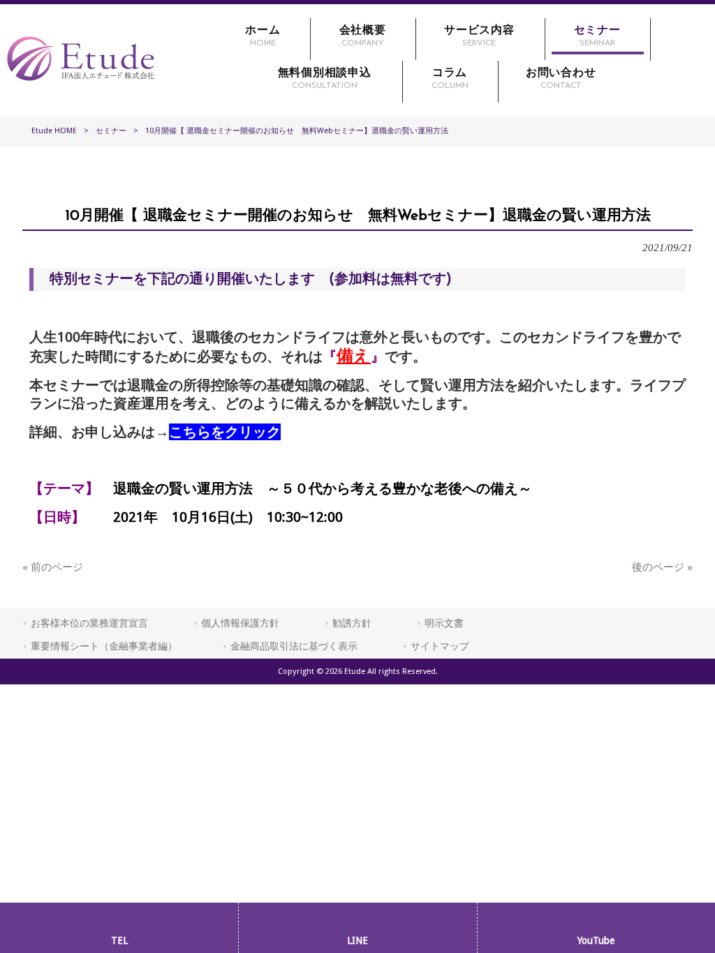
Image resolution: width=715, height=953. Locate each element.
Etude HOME (54, 130)
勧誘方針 (351, 623)
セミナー (111, 130)
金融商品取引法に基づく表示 (294, 646)
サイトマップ (440, 646)
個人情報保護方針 (240, 623)
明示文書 (444, 623)
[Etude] (81, 84)
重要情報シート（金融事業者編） (104, 646)
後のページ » (662, 567)
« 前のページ (52, 567)
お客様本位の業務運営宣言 (89, 623)
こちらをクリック (225, 431)
